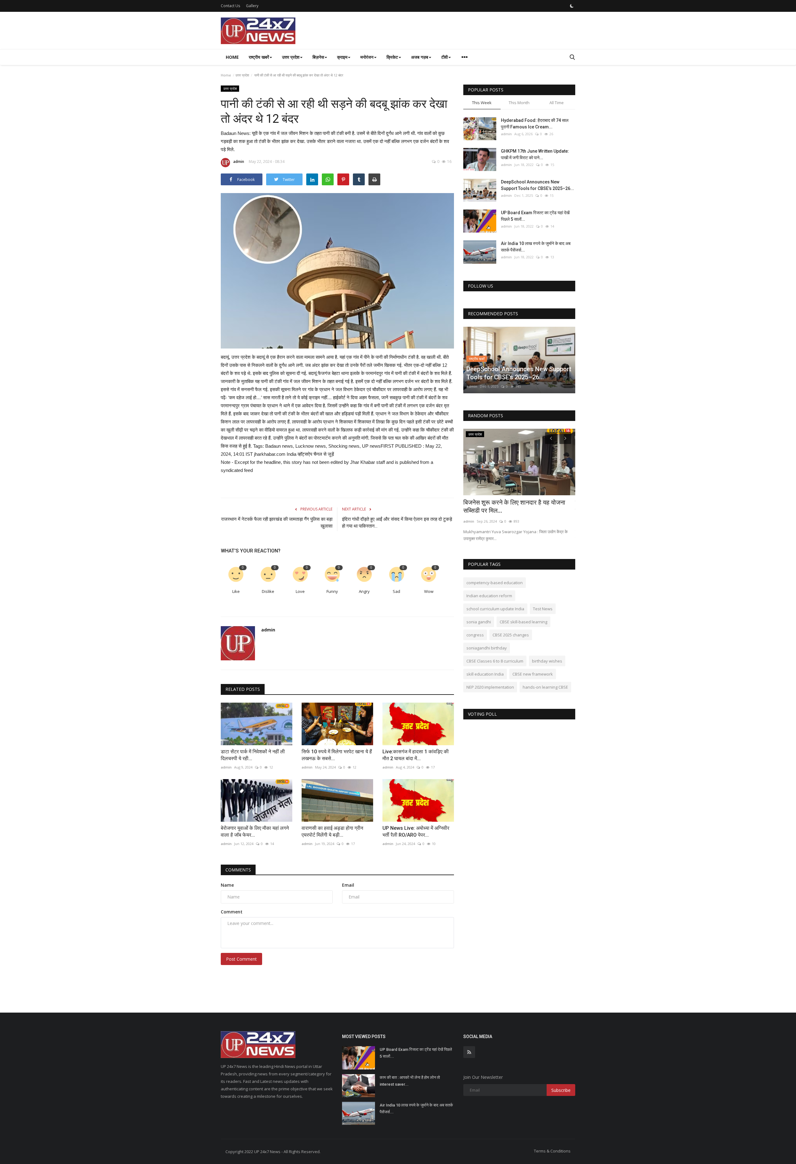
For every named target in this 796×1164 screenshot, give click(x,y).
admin (238, 161)
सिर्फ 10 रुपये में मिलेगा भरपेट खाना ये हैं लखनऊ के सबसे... (337, 755)
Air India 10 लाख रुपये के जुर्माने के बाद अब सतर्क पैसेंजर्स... (536, 246)
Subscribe (561, 1090)
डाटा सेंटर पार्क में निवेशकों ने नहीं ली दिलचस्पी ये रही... (253, 755)
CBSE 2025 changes (511, 635)
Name (227, 885)
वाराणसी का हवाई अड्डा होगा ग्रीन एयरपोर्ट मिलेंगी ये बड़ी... (332, 831)
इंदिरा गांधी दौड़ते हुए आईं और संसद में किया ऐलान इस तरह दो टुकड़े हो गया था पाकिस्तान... (397, 522)
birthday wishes (547, 661)
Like (236, 591)
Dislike (268, 591)
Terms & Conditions (552, 1151)
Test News (543, 609)
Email (348, 885)
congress (475, 635)
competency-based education (494, 582)
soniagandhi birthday (486, 648)
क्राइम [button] (342, 57)
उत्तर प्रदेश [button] (290, 57)
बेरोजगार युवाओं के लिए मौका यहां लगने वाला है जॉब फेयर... (255, 831)
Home (232, 57)
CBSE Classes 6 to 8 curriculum (494, 661)
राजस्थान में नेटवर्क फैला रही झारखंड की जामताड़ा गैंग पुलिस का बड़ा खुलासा (276, 522)
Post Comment (241, 959)
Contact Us (230, 5)
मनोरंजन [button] (366, 57)
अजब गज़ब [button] (419, 57)
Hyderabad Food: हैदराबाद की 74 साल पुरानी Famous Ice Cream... (534, 123)
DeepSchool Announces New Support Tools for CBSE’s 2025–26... (537, 185)
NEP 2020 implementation (490, 687)
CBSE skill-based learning (523, 622)
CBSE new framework (532, 674)
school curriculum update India (495, 609)
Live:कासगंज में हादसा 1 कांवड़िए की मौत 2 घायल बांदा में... (415, 755)
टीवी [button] (444, 57)
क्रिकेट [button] (392, 57)
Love (300, 591)
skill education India (485, 674)
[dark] (571, 6)
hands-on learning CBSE (545, 687)
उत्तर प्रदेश (242, 75)
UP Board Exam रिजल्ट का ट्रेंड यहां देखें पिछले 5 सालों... (535, 216)
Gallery (252, 5)
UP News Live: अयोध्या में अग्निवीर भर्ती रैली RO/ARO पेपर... (415, 831)
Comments (238, 870)
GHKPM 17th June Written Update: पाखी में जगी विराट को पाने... (535, 154)
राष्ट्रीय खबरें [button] (259, 57)
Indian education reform (489, 595)
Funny (332, 591)
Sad (396, 591)
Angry (364, 591)
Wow (428, 591)
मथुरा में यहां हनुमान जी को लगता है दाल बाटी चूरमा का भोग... (518, 506)
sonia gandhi (478, 622)
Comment (232, 912)
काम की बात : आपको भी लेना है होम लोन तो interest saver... (410, 1081)
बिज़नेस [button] (318, 57)
